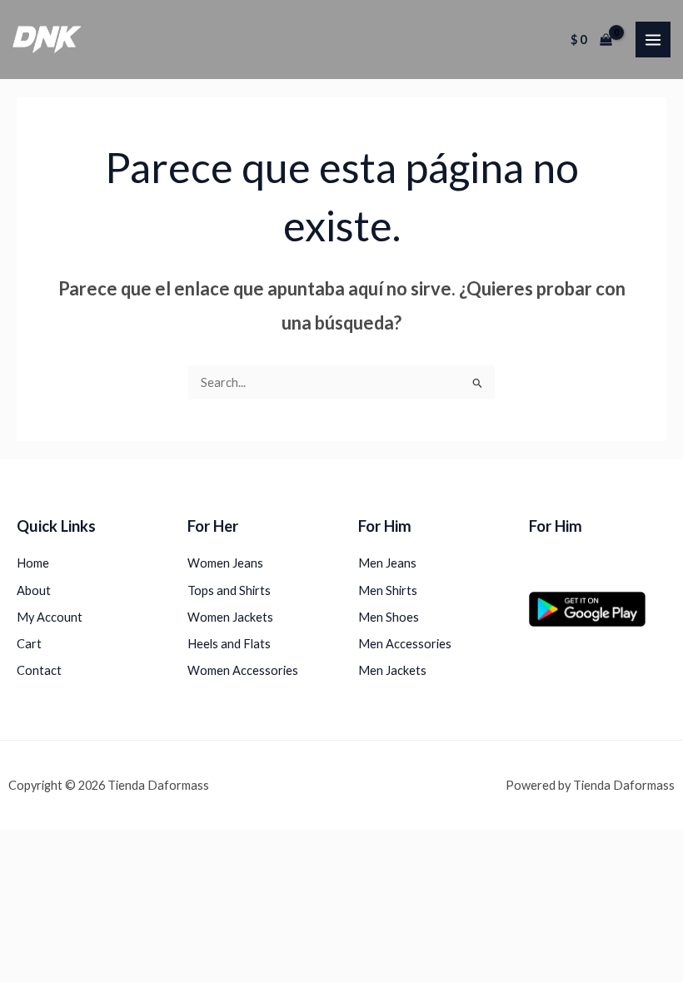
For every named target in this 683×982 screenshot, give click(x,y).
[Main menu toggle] (653, 39)
